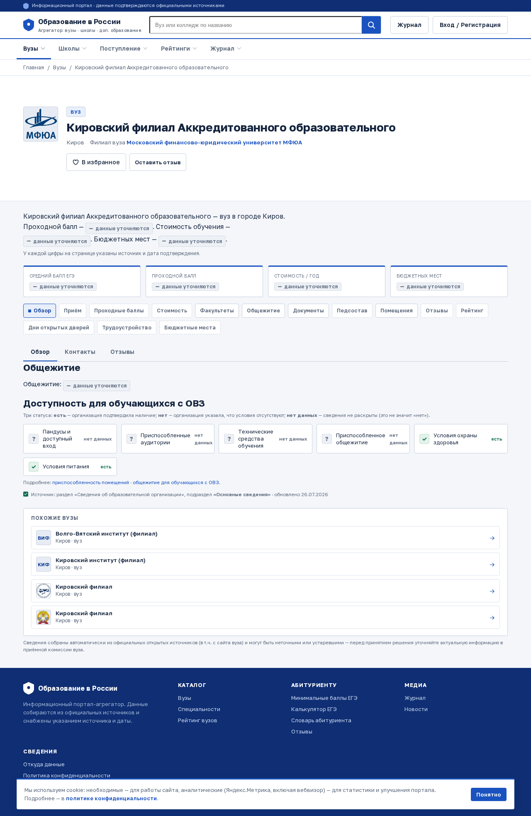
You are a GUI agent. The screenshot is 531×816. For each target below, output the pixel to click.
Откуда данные (44, 764)
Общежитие (263, 310)
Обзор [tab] (40, 351)
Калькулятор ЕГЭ (314, 709)
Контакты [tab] (80, 351)
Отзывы (301, 731)
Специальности (199, 709)
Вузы (30, 48)
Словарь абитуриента (321, 720)
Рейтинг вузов (197, 720)
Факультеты (217, 310)
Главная (33, 67)
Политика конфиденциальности (66, 775)
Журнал (409, 24)
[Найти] (371, 25)
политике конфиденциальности (111, 798)
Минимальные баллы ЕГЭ (324, 697)
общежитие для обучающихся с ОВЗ (176, 482)
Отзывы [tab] (122, 351)
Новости (416, 709)
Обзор (42, 310)
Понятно (488, 794)
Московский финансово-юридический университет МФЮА (214, 142)
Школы (69, 48)
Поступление (120, 48)
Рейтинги (175, 48)
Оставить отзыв (158, 162)
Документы (308, 310)
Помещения (396, 310)
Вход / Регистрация (470, 24)
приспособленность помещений (90, 482)
